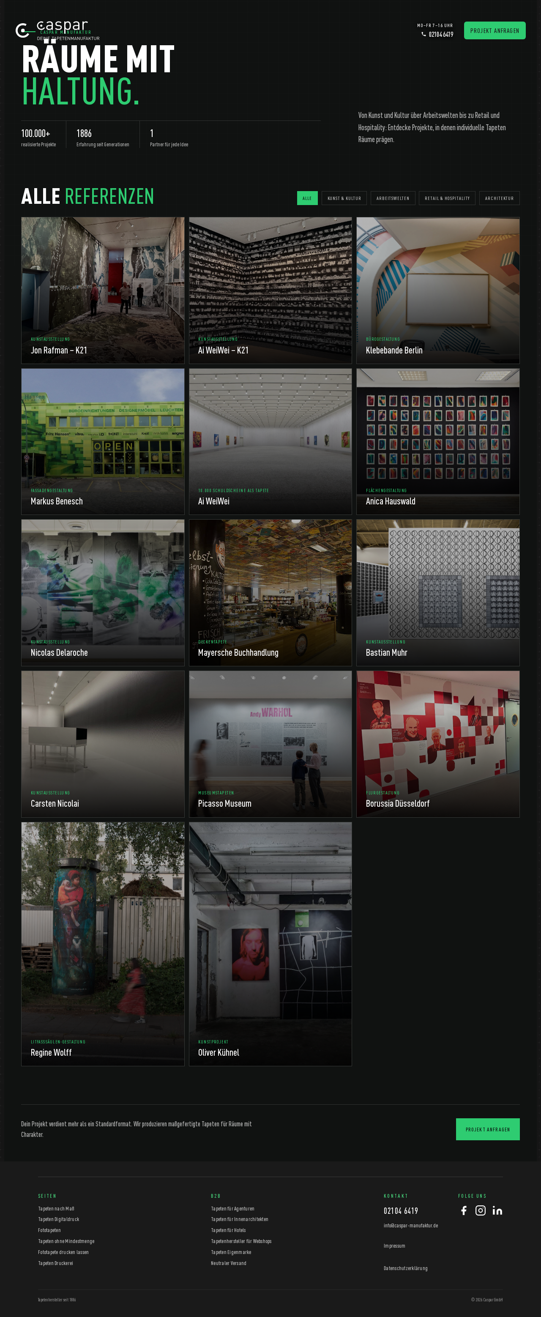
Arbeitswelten (393, 198)
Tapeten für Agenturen (232, 1208)
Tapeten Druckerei (55, 1263)
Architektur (499, 198)
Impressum (394, 1245)
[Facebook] (463, 1211)
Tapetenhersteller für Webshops (241, 1241)
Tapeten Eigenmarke (231, 1252)
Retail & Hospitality (447, 198)
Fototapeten (49, 1230)
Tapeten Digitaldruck (58, 1219)
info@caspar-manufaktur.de (411, 1225)
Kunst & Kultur (344, 198)
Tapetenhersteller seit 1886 (57, 1300)
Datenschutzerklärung (406, 1268)
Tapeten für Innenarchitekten (239, 1219)
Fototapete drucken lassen (63, 1252)
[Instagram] (480, 1211)
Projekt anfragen (494, 30)
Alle (307, 198)
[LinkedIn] (497, 1211)
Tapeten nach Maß (56, 1208)
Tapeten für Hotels (228, 1230)
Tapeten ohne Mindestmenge (66, 1241)
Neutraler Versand (228, 1263)
